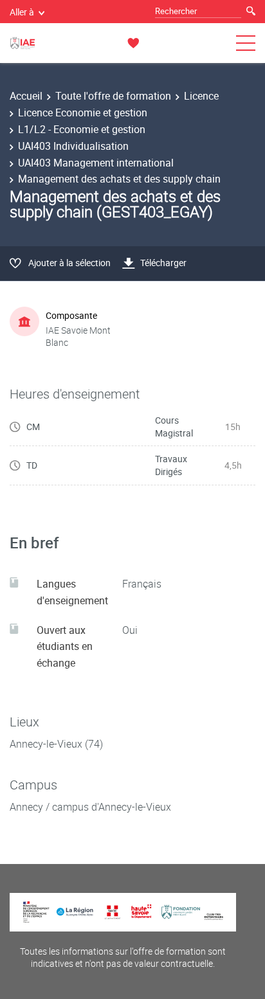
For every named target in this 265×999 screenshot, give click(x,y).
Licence (201, 96)
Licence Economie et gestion (82, 112)
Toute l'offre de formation (113, 96)
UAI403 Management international (96, 163)
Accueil (26, 96)
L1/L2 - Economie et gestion (81, 129)
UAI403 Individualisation (73, 146)
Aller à (22, 12)
